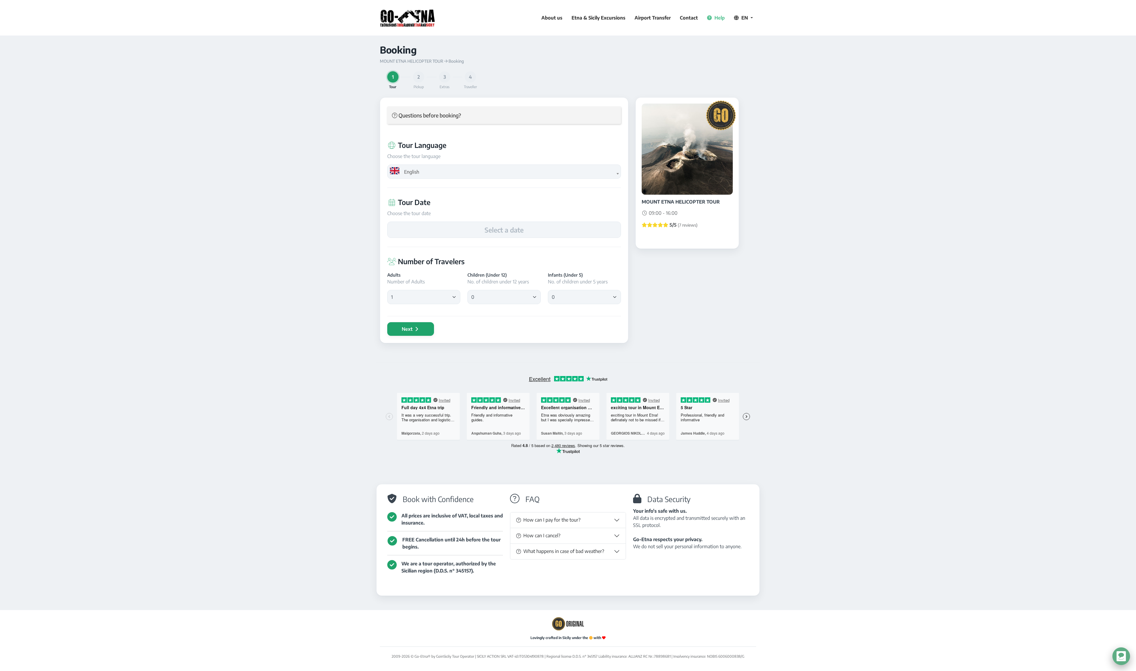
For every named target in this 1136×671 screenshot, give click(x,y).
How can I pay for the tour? (551, 520)
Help (719, 18)
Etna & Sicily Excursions (598, 18)
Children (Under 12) (487, 275)
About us (551, 18)
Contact (689, 18)
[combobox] (504, 171)
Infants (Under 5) (565, 275)
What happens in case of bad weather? (563, 551)
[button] (504, 115)
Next (408, 329)
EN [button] (744, 18)
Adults (394, 275)
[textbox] (504, 172)
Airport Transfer (653, 18)
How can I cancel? (541, 535)
